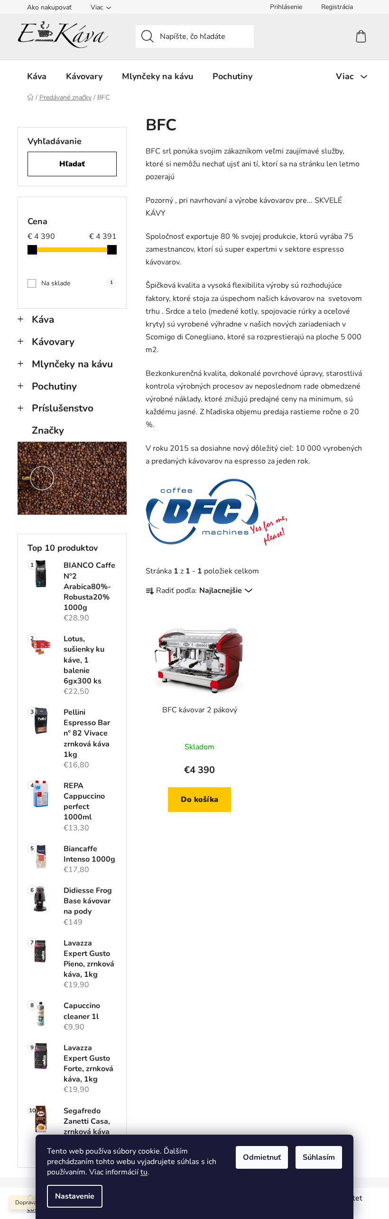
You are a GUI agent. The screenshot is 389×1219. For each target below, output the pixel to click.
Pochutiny (54, 386)
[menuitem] (37, 76)
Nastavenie (74, 1196)
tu (144, 1172)
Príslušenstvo (62, 408)
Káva (43, 319)
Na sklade (77, 283)
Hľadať (72, 164)
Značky (48, 430)
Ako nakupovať (49, 7)
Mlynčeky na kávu (72, 364)
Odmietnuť (262, 1157)
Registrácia (337, 6)
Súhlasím (319, 1157)
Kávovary (53, 341)
